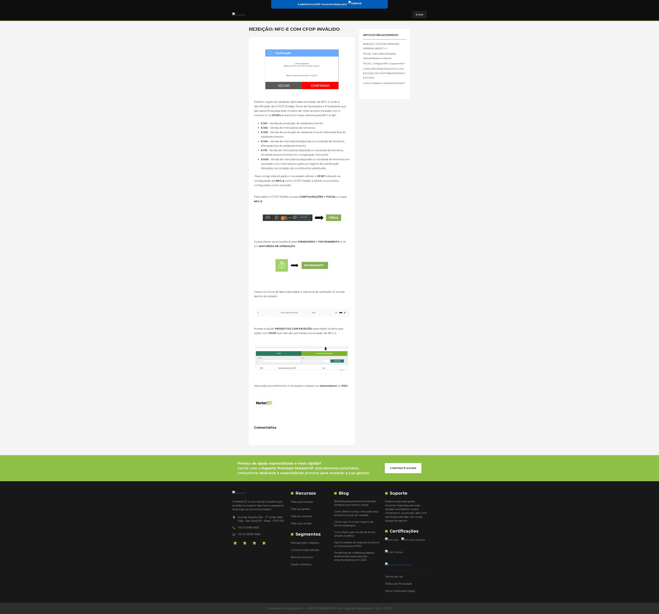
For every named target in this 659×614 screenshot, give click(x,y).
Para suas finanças (302, 501)
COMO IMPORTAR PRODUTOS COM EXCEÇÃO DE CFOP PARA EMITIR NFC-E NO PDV (384, 73)
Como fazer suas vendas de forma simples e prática (354, 534)
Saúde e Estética (301, 564)
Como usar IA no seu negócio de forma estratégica (353, 523)
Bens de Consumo (302, 557)
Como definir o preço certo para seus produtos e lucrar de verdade (356, 513)
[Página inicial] (238, 14)
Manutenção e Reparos (305, 542)
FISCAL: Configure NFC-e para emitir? (384, 63)
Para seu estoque (301, 516)
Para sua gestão (300, 509)
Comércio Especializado (305, 550)
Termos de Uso (394, 576)
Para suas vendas (301, 523)
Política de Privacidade (398, 583)
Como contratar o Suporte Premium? (384, 83)
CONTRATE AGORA (403, 468)
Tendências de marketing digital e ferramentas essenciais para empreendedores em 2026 (354, 556)
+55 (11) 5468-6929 (248, 527)
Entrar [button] (419, 14)
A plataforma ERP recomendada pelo (322, 4)
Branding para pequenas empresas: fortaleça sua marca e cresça (355, 503)
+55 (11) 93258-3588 (249, 534)
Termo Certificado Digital (400, 591)
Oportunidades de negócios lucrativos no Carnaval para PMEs (356, 544)
